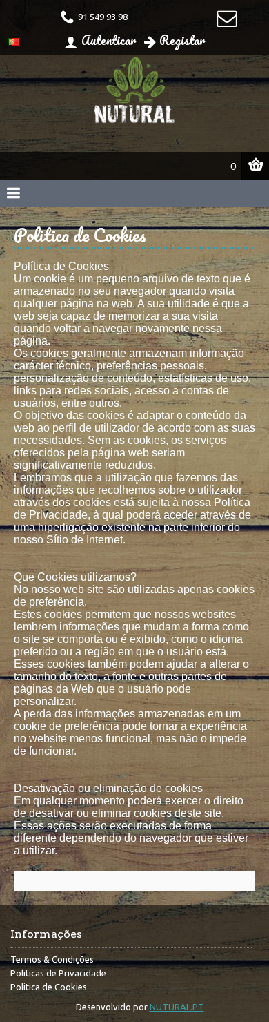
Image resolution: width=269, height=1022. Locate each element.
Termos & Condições (52, 959)
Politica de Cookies (48, 987)
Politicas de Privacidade (58, 973)
